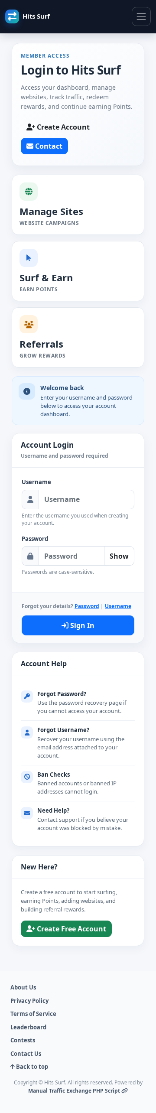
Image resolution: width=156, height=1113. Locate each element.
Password (35, 539)
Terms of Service (33, 1014)
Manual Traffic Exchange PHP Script (74, 1090)
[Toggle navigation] (141, 16)
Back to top (31, 1067)
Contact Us (25, 1054)
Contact (47, 146)
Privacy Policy (29, 1001)
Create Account (62, 127)
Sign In (81, 625)
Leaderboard (28, 1027)
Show (119, 556)
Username (36, 482)
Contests (22, 1040)
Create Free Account (70, 929)
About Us (23, 987)
